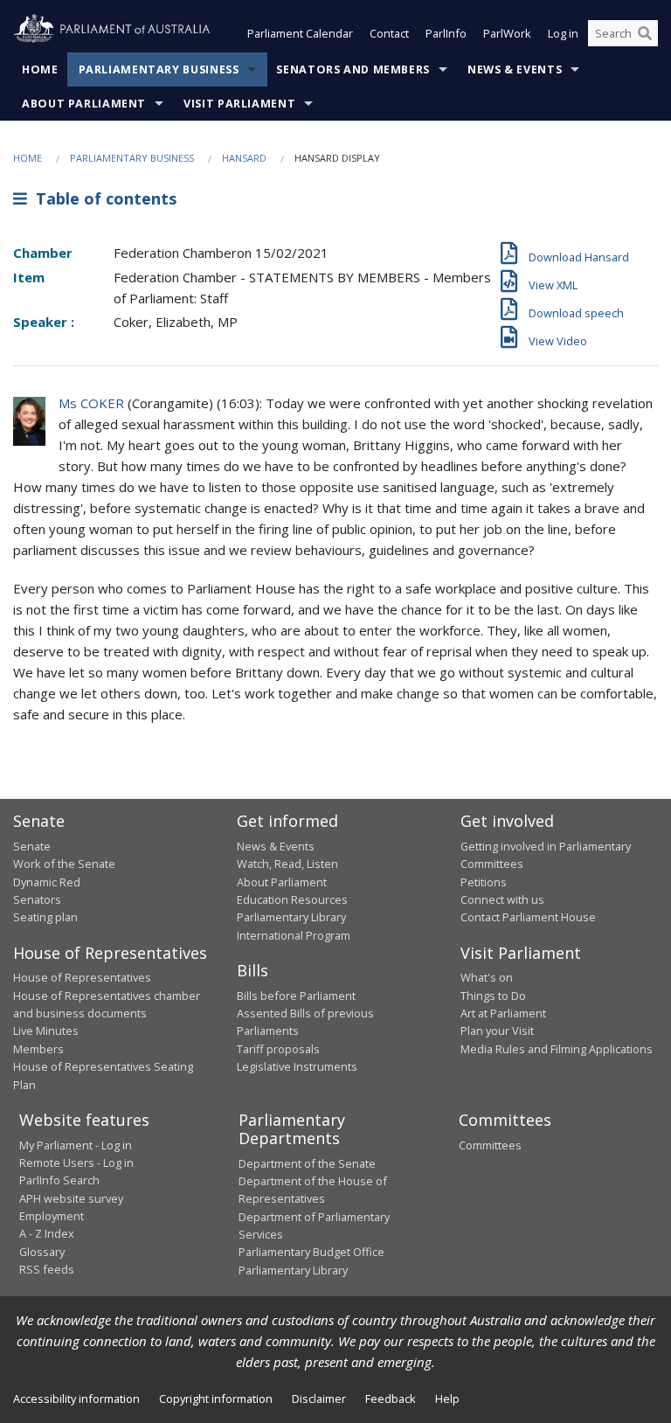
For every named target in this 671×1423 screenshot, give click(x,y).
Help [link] (447, 1398)
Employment (51, 1216)
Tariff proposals (278, 1049)
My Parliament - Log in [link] (75, 1145)
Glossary (42, 1252)
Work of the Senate (64, 863)
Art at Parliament (503, 1013)
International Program (293, 935)
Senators (37, 899)
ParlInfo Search (59, 1180)
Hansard (244, 157)
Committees (490, 1145)
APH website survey (71, 1198)
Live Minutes (46, 1030)
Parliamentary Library (291, 917)
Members (38, 1049)
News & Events (514, 69)
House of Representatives (82, 977)
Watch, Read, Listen (287, 863)
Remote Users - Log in (76, 1162)
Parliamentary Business (159, 69)
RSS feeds (46, 1269)
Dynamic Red (46, 882)
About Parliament (84, 103)
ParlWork (507, 33)
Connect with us (502, 899)
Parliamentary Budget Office (311, 1252)
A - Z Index (46, 1233)
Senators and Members (353, 69)
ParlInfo (446, 33)
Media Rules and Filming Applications (556, 1049)
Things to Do (493, 995)
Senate (32, 846)
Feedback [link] (390, 1398)
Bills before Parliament (296, 995)
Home (40, 69)
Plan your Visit (497, 1030)
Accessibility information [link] (76, 1398)
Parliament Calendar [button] (300, 33)
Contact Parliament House (528, 917)
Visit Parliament (239, 103)
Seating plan (45, 917)
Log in (563, 33)
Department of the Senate (307, 1163)
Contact (389, 33)
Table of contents (101, 198)
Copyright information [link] (216, 1398)
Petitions (483, 882)
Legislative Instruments (297, 1066)
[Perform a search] (645, 33)
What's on (486, 977)
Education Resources (292, 899)
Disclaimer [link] (319, 1398)
